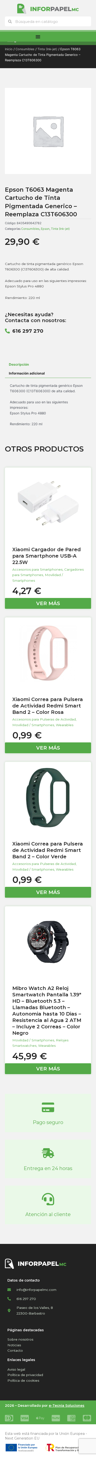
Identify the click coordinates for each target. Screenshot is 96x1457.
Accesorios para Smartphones (37, 569)
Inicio (9, 49)
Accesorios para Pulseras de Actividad (44, 719)
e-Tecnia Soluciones (66, 1406)
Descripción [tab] (19, 364)
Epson (45, 229)
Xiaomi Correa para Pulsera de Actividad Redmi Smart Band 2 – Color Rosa (47, 705)
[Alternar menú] (37, 36)
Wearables (64, 725)
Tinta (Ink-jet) (47, 49)
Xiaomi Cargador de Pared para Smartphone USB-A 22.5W (46, 556)
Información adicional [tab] (27, 373)
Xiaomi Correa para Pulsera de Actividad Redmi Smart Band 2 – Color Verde (47, 850)
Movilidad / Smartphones (33, 725)
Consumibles (25, 49)
